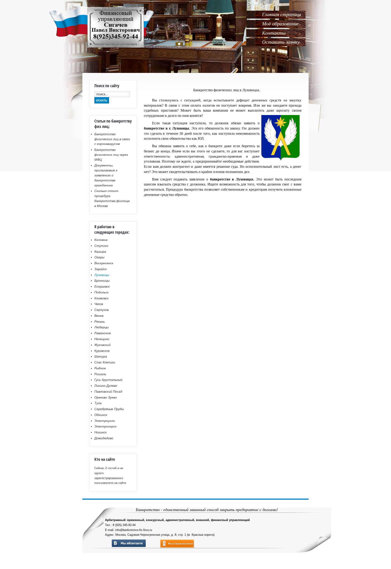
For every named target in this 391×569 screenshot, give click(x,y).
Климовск (101, 298)
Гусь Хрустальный (108, 380)
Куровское (102, 351)
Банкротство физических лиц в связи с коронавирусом (112, 139)
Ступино (101, 245)
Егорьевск (102, 286)
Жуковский (102, 345)
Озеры (99, 257)
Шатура (100, 356)
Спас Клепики (104, 362)
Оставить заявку (281, 42)
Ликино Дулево (105, 385)
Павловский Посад (108, 391)
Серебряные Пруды (109, 409)
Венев (98, 315)
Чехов (98, 304)
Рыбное (100, 368)
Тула (98, 403)
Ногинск (100, 432)
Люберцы (101, 327)
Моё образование (280, 23)
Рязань (99, 321)
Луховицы (101, 275)
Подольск (101, 292)
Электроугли (104, 421)
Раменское (102, 333)
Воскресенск (103, 263)
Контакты (274, 33)
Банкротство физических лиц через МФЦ (111, 154)
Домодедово (103, 438)
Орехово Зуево (105, 397)
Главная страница (281, 14)
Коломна (100, 240)
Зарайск (100, 269)
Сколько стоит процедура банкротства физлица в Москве (112, 198)
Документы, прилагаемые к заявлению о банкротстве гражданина (105, 175)
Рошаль (100, 374)
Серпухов (101, 310)
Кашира (100, 251)
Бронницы (102, 280)
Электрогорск (105, 426)
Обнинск (100, 415)
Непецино (101, 339)
